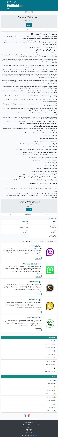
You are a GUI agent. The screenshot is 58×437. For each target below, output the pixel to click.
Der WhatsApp (50, 368)
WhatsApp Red (51, 400)
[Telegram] (25, 415)
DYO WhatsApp (50, 361)
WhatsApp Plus (51, 380)
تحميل (29, 25)
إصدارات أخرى (28, 29)
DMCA (29, 427)
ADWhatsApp (35, 281)
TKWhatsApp (51, 351)
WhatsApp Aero (50, 397)
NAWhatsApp (51, 411)
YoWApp (52, 340)
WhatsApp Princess (49, 344)
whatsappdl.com (33, 435)
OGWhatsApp (51, 387)
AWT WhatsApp (34, 317)
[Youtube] (29, 415)
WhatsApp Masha (49, 347)
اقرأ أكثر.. (38, 258)
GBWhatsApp (51, 404)
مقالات (17, 4)
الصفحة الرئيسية (11, 4)
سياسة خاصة (29, 429)
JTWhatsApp (36, 246)
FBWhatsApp (35, 299)
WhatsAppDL (13, 2)
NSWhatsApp (51, 390)
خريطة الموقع (29, 432)
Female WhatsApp (49, 357)
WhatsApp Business (32, 263)
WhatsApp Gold (50, 394)
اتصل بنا (29, 431)
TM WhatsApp (51, 407)
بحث (21, 6)
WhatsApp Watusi (49, 371)
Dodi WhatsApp (50, 364)
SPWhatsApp (51, 354)
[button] (29, 8)
